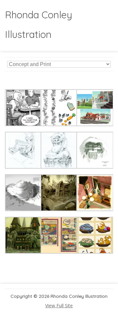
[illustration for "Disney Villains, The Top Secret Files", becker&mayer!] (94, 252)
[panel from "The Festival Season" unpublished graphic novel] (59, 209)
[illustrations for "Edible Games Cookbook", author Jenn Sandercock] (59, 124)
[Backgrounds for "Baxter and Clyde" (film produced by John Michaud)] (94, 124)
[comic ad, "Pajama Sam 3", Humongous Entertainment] (59, 252)
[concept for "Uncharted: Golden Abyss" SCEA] (23, 167)
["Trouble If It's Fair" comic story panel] (23, 124)
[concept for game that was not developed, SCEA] (94, 167)
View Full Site (59, 305)
